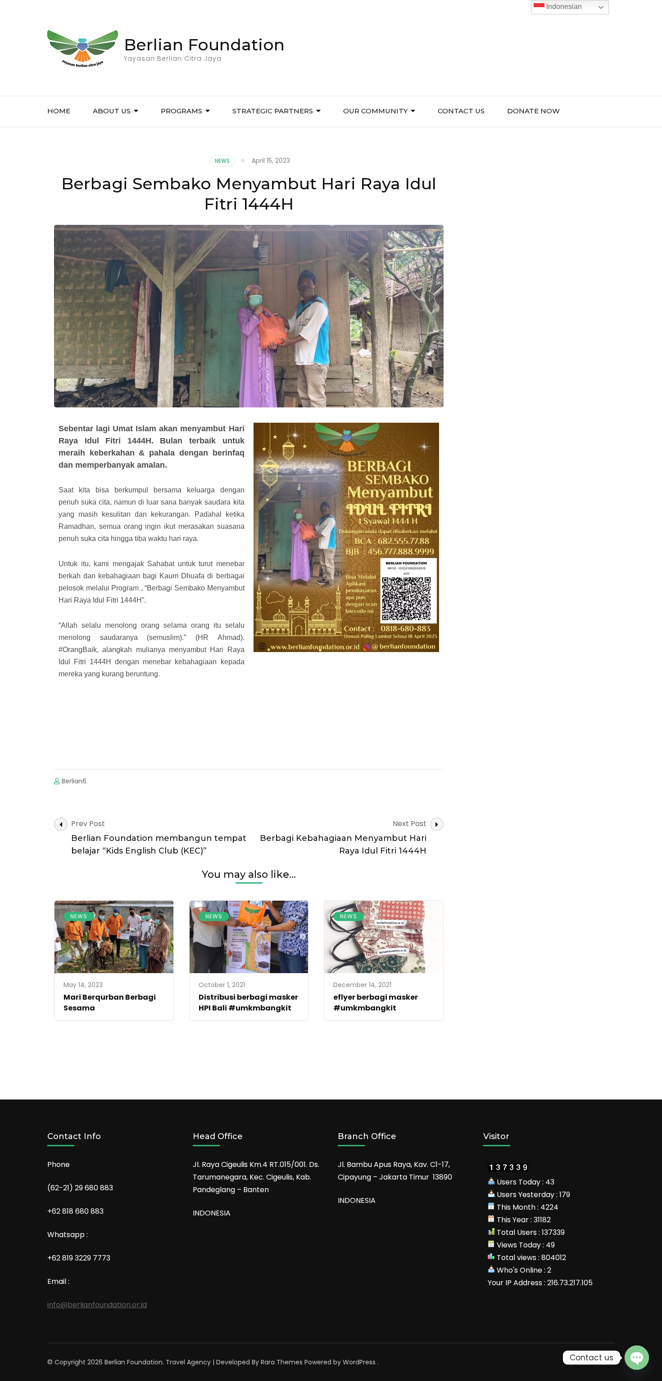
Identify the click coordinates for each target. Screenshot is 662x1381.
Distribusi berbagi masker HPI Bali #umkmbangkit (248, 1002)
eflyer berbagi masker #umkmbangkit (375, 1002)
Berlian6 (74, 781)
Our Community (375, 111)
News (222, 161)
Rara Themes (282, 1362)
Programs (181, 111)
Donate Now (533, 111)
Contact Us (461, 111)
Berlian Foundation (204, 44)
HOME (58, 111)
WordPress (359, 1362)
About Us (112, 111)
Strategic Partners (272, 111)
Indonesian (563, 6)
